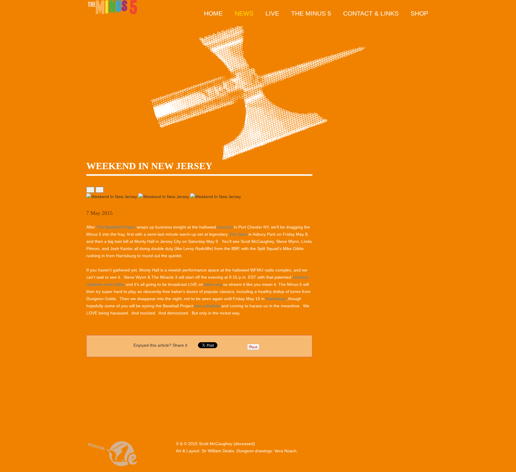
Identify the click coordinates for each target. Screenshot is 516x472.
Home (213, 13)
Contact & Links (371, 13)
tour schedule (207, 305)
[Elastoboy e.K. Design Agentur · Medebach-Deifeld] (112, 452)
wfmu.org (213, 284)
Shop (419, 13)
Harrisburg (276, 298)
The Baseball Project (116, 227)
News (244, 13)
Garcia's (225, 227)
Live (272, 13)
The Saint (238, 234)
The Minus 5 (311, 13)
